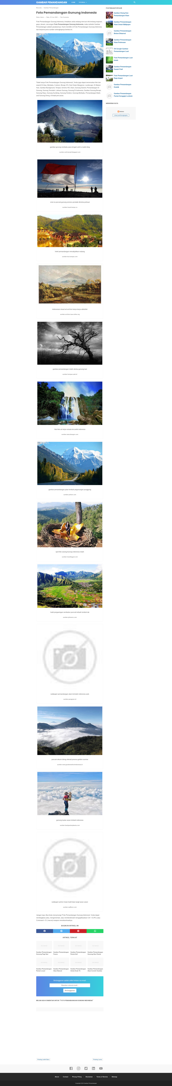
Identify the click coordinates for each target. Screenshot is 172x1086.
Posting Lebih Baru (43, 1059)
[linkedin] (93, 1070)
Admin (42, 17)
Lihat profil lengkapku (121, 115)
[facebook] (44, 931)
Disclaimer (89, 1077)
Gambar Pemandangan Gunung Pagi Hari (44, 953)
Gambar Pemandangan (51, 2)
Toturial (82, 2)
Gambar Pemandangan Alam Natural (61, 970)
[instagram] (79, 1070)
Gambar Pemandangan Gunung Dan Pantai (95, 953)
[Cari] (134, 3)
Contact (65, 1077)
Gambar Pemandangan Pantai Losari (44, 970)
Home (73, 2)
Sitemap (114, 1077)
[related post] (44, 945)
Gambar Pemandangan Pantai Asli (78, 953)
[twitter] (61, 931)
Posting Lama (97, 1059)
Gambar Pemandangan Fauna (61, 953)
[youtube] (101, 1070)
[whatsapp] (95, 931)
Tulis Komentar (64, 17)
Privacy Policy (77, 1077)
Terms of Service (102, 1077)
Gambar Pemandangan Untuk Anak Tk (78, 970)
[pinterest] (78, 931)
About (57, 1077)
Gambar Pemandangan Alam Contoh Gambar (95, 970)
